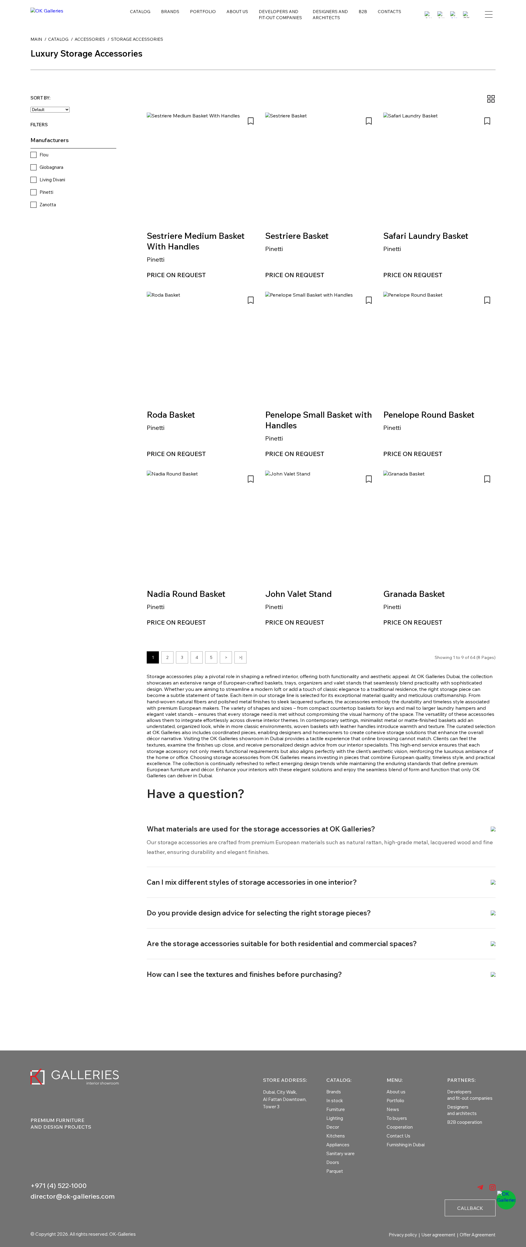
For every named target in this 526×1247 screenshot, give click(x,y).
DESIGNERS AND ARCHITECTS (330, 14)
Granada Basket (414, 593)
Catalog (140, 11)
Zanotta (48, 204)
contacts (389, 11)
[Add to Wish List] (250, 121)
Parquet (334, 1171)
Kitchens (335, 1136)
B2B (363, 11)
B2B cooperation (464, 1122)
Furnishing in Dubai (406, 1145)
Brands (170, 11)
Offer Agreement (478, 1235)
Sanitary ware (340, 1153)
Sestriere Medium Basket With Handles (196, 241)
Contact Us (398, 1136)
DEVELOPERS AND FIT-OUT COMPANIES (280, 14)
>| (240, 657)
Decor (332, 1127)
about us (237, 11)
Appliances (337, 1145)
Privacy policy (403, 1235)
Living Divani (52, 180)
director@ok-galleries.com (72, 1196)
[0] (453, 14)
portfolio (203, 11)
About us (396, 1092)
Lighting (334, 1118)
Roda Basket (171, 414)
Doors (332, 1162)
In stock (334, 1100)
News (393, 1109)
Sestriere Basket (297, 235)
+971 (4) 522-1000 (58, 1185)
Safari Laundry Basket (425, 235)
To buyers (397, 1118)
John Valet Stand (298, 593)
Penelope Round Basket (429, 414)
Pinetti (46, 192)
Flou (44, 155)
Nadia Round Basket (186, 593)
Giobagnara (51, 167)
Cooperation (400, 1127)
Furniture (335, 1109)
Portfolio (395, 1100)
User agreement (438, 1235)
